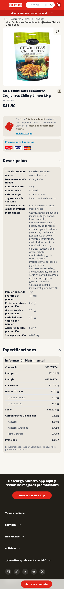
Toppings (39, 19)
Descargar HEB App (32, 495)
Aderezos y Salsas (21, 19)
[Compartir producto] (59, 91)
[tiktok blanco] (25, 572)
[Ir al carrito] (58, 5)
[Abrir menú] (5, 5)
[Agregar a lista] (57, 31)
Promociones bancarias (19, 142)
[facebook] (17, 572)
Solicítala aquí (24, 133)
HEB (5, 19)
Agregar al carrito (36, 584)
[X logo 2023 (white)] (42, 572)
